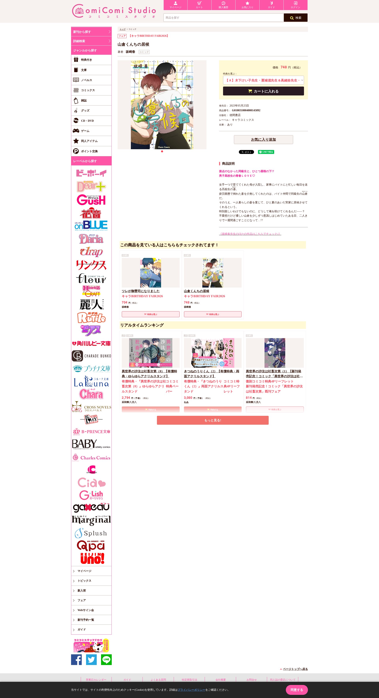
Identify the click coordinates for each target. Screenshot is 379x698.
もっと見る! (212, 420)
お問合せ (252, 679)
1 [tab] (162, 151)
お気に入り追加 (263, 139)
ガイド (127, 679)
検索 (298, 17)
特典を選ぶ (152, 314)
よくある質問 (158, 679)
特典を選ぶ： (230, 73)
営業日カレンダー (96, 679)
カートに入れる (266, 91)
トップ (123, 29)
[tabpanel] (162, 104)
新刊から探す (82, 31)
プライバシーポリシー (191, 689)
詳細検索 (79, 41)
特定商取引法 (189, 679)
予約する (152, 410)
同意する (297, 689)
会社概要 (221, 679)
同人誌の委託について (283, 679)
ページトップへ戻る (295, 669)
